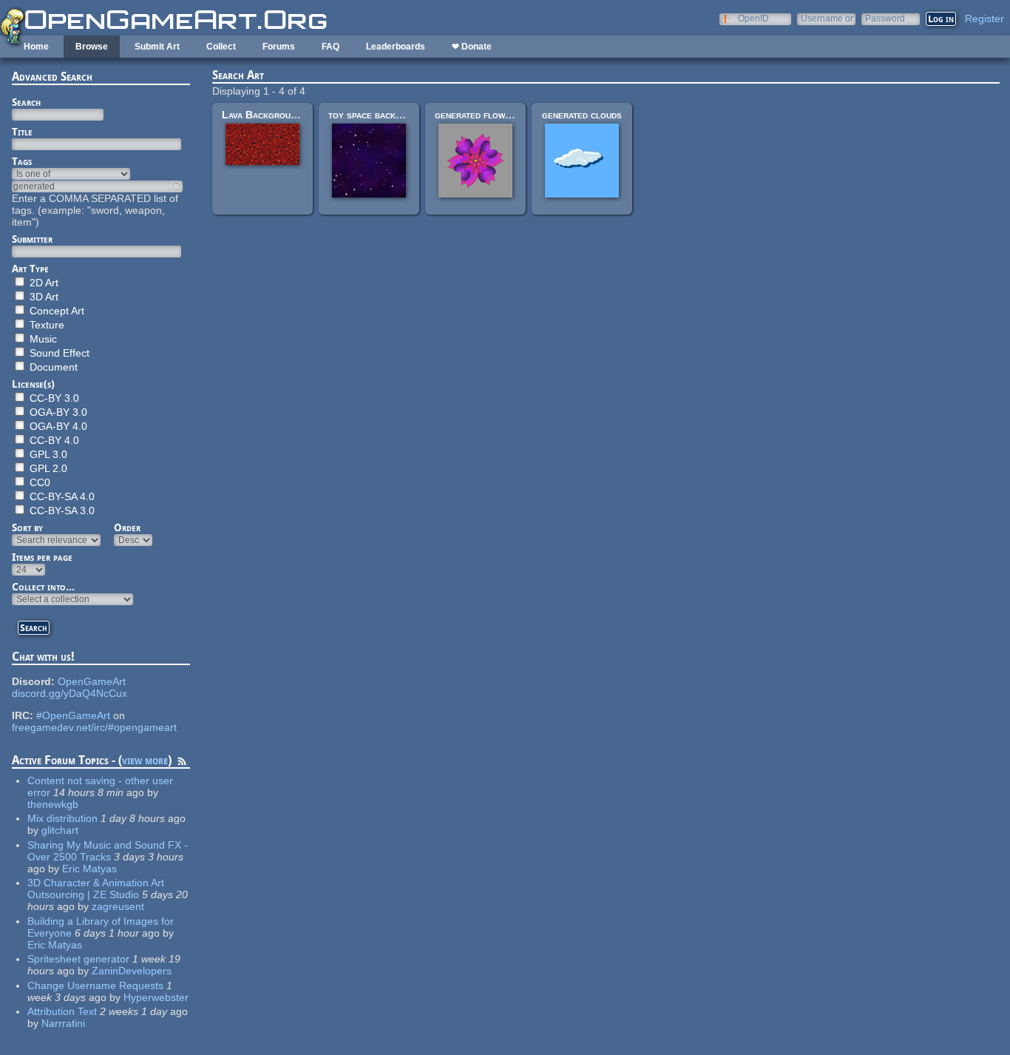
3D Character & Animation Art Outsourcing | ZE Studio (95, 888)
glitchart (59, 830)
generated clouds (582, 115)
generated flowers (478, 115)
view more (145, 760)
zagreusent (118, 906)
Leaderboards (395, 46)
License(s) (33, 384)
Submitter (32, 239)
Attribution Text (62, 1011)
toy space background (378, 115)
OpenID (753, 18)
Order (127, 527)
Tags (22, 161)
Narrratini (63, 1023)
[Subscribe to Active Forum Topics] (182, 763)
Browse (91, 46)
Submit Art (157, 46)
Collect (221, 46)
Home (36, 46)
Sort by (27, 527)
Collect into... (43, 587)
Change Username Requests (95, 985)
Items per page (42, 557)
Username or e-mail (827, 18)
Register (984, 18)
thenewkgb (52, 804)
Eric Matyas (89, 868)
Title (22, 132)
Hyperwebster (156, 997)
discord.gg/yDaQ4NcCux (69, 693)
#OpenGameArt (73, 715)
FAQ (330, 46)
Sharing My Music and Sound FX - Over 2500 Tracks (107, 851)
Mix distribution (62, 818)
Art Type (30, 268)
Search (26, 102)
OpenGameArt (92, 681)
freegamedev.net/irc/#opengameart (94, 727)
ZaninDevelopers (132, 971)
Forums (278, 46)
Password (885, 18)
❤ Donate (472, 46)
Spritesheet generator (78, 959)
